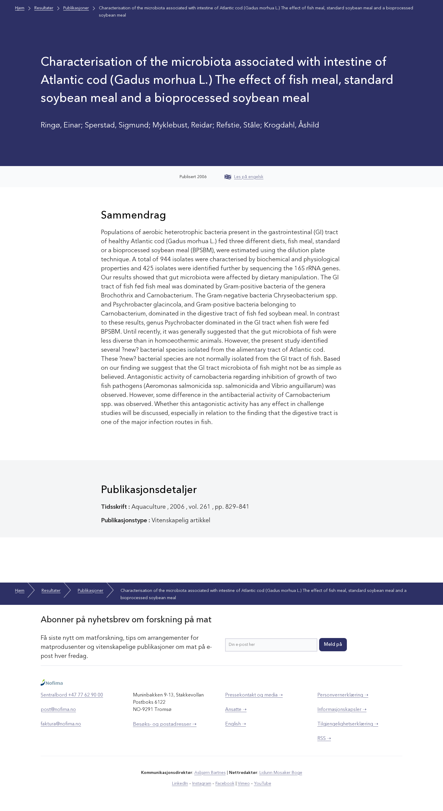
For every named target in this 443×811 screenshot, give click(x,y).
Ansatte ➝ (236, 709)
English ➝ (235, 724)
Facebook (224, 783)
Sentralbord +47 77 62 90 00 (72, 695)
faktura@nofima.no (61, 724)
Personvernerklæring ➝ (342, 695)
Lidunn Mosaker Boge (280, 773)
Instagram (201, 783)
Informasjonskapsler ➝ (341, 709)
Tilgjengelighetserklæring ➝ (347, 724)
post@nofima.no (58, 709)
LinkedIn (180, 783)
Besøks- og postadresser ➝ (164, 724)
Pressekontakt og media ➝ (254, 695)
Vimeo (244, 783)
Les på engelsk (248, 177)
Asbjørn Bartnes (210, 773)
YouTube (262, 783)
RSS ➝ (324, 738)
